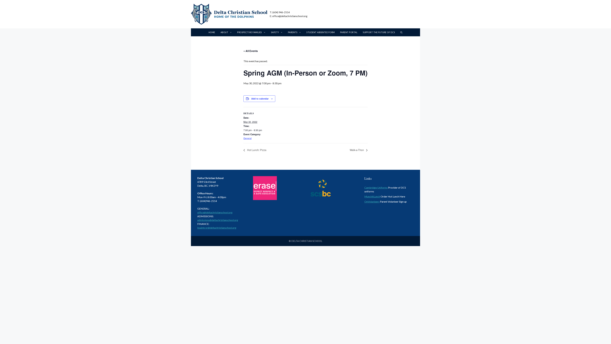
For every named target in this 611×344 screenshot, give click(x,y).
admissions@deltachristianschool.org (217, 220)
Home (212, 32)
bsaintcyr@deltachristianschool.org (216, 227)
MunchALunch (372, 196)
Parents (292, 32)
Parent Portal (348, 32)
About (224, 32)
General (247, 138)
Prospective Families (249, 32)
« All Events (250, 51)
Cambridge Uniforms (376, 187)
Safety (275, 32)
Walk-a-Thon (357, 150)
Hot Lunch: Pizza (256, 150)
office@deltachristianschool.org (214, 212)
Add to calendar (260, 98)
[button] (401, 32)
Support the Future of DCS (379, 32)
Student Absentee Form (320, 32)
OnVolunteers (371, 201)
